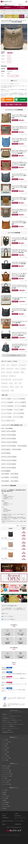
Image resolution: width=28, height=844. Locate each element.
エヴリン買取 (17, 10)
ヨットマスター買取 (7, 784)
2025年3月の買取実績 (5, 453)
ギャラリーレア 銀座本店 (6, 398)
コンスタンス (23, 368)
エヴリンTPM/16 (15, 75)
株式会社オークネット (7, 714)
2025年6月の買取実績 (21, 445)
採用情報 (4, 815)
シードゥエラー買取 (7, 772)
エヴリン (9, 61)
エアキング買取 (6, 768)
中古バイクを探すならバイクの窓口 (10, 722)
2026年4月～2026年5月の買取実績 (8, 434)
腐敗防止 (4, 824)
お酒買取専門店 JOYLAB (8, 732)
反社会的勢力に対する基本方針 (7, 822)
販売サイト (21, 4)
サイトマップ (4, 813)
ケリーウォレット (4, 386)
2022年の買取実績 (14, 473)
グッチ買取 (5, 745)
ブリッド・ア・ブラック (18, 379)
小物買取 (4, 800)
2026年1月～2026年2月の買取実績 (8, 438)
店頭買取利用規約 (18, 824)
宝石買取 (4, 808)
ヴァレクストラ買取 (7, 758)
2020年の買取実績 (14, 477)
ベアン (15, 383)
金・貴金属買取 (6, 802)
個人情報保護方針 (5, 817)
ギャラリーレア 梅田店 (18, 409)
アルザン (22, 372)
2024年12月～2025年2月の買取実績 (8, 456)
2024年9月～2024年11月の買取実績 (8, 460)
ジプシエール (9, 372)
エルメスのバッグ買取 (18, 13)
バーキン (3, 365)
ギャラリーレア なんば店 (6, 413)
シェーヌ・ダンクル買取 (8, 774)
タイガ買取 (5, 778)
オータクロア (16, 372)
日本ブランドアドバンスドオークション (11, 728)
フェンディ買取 (6, 752)
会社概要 (16, 813)
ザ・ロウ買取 (5, 760)
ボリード (17, 368)
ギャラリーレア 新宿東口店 (13, 68)
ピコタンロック (14, 365)
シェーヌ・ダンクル (5, 390)
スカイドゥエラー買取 (7, 776)
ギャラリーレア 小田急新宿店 (7, 402)
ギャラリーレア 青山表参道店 (19, 398)
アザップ (12, 386)
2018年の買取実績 (14, 481)
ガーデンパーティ (10, 368)
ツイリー (17, 386)
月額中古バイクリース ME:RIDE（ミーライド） (12, 720)
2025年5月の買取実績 (5, 449)
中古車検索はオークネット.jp (9, 718)
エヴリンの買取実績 (23, 10)
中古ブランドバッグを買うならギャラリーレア (12, 716)
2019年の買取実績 (5, 481)
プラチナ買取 (5, 804)
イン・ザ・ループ (22, 365)
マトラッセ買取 (6, 782)
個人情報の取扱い (18, 815)
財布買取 (4, 792)
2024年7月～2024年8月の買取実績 (8, 464)
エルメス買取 (12, 10)
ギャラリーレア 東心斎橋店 (6, 409)
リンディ (3, 372)
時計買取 (4, 794)
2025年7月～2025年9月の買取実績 (8, 445)
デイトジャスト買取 (7, 780)
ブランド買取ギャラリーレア (5, 10)
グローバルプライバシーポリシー (20, 818)
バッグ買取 (12, 13)
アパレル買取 (5, 798)
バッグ (9, 55)
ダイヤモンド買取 (6, 806)
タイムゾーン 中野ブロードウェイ (8, 420)
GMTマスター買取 (6, 766)
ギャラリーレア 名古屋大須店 (7, 406)
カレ (22, 386)
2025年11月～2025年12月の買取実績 (9, 442)
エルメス (9, 58)
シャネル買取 (5, 743)
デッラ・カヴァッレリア (6, 379)
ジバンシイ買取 (6, 756)
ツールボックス (4, 383)
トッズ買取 (5, 754)
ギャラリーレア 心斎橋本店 (20, 406)
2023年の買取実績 (5, 473)
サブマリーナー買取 (7, 770)
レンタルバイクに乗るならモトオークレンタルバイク (13, 724)
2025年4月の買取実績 (16, 449)
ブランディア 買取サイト (8, 730)
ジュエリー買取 (6, 796)
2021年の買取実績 (5, 477)
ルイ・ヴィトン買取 (7, 741)
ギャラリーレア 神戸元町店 (18, 413)
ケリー (7, 365)
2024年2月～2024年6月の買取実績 (8, 467)
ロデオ (12, 390)
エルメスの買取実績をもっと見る (14, 355)
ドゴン (20, 383)
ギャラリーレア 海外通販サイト (9, 726)
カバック (11, 383)
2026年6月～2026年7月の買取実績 (8, 431)
